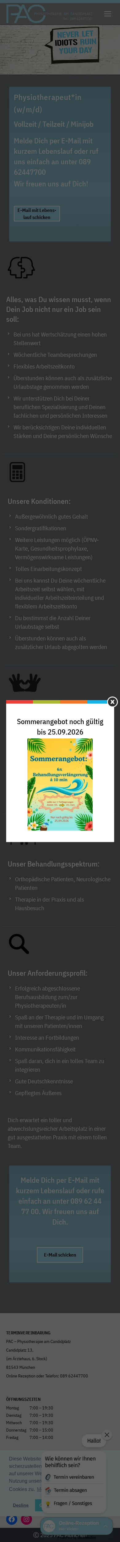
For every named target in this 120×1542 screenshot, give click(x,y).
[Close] (112, 701)
